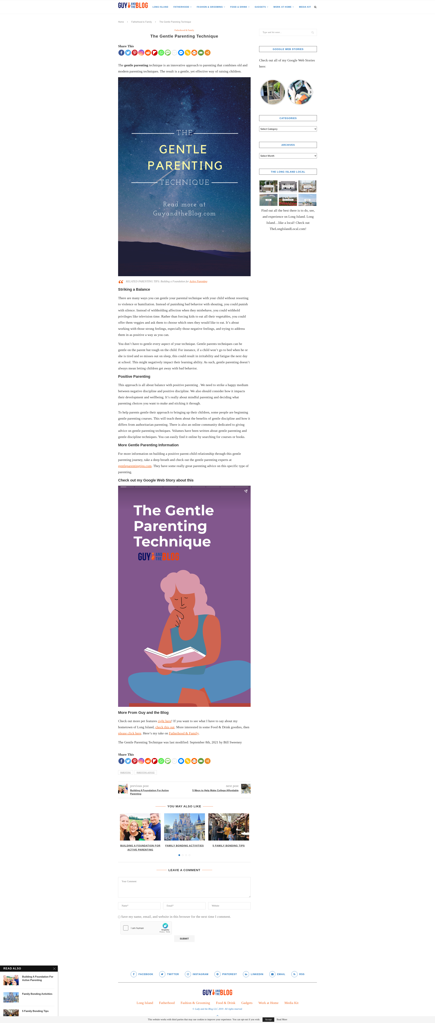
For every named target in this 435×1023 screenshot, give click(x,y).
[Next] (311, 92)
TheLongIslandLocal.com (287, 229)
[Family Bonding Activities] (184, 827)
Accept (268, 1019)
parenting (125, 772)
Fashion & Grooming (210, 7)
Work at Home (282, 7)
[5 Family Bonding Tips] (228, 827)
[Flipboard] (155, 53)
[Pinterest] (135, 53)
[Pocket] (174, 53)
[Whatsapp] (161, 53)
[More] (208, 53)
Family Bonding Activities (184, 845)
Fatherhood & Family (141, 22)
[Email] (201, 53)
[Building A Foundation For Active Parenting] (140, 827)
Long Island (160, 7)
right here (164, 721)
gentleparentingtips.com (135, 466)
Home (121, 22)
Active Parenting (198, 281)
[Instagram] (141, 53)
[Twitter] (128, 53)
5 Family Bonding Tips (229, 845)
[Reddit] (148, 53)
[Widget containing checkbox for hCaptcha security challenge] (146, 927)
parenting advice (146, 772)
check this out (165, 727)
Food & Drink (238, 7)
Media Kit (305, 7)
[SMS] (168, 53)
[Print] (194, 53)
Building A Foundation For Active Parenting (37, 978)
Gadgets (260, 7)
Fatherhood (181, 7)
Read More (282, 1019)
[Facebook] (121, 53)
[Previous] (262, 92)
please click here (129, 733)
